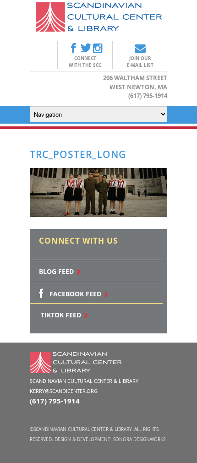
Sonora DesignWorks (139, 439)
